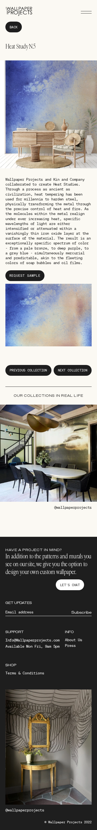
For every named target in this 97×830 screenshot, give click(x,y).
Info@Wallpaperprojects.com (32, 640)
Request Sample (24, 275)
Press (70, 645)
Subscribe (81, 612)
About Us (73, 639)
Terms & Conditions (24, 673)
